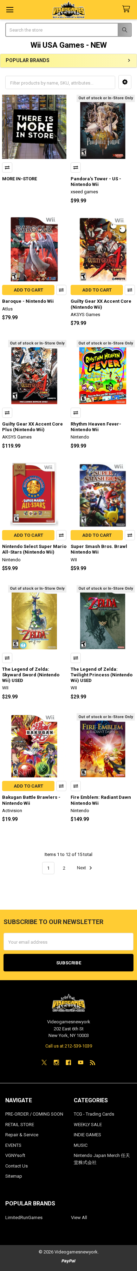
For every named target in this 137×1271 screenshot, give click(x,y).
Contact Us (16, 1166)
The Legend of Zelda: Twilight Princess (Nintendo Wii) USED (101, 675)
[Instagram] (56, 1062)
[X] (44, 1062)
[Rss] (92, 1062)
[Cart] (127, 9)
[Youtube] (81, 1062)
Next (82, 868)
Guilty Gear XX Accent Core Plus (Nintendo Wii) (32, 426)
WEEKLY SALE (88, 1124)
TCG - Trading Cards (94, 1114)
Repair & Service (21, 1134)
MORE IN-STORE (19, 178)
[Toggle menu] (9, 9)
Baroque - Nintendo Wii (28, 301)
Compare (7, 167)
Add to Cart (28, 290)
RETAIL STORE (19, 1124)
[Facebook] (68, 1062)
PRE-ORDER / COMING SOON (34, 1114)
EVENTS (13, 1145)
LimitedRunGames (24, 1217)
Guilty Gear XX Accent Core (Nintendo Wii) (101, 304)
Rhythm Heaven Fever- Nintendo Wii (96, 426)
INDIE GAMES (87, 1134)
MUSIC (80, 1145)
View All (79, 1217)
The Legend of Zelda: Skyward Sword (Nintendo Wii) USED (30, 675)
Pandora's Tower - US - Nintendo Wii (96, 181)
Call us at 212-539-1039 (68, 1046)
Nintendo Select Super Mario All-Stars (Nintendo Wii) (34, 549)
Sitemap (13, 1176)
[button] (124, 82)
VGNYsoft (15, 1155)
